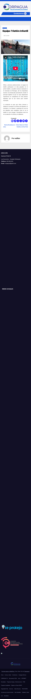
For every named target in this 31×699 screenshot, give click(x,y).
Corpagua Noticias (22, 674)
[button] (26, 19)
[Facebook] (12, 121)
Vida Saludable (17, 692)
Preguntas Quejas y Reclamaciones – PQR (16, 681)
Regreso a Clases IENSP (16, 685)
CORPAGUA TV (4, 678)
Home (2, 674)
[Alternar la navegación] (29, 19)
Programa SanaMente (5, 685)
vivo (2, 695)
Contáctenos (14, 674)
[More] (26, 121)
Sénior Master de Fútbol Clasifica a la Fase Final (22, 125)
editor (17, 138)
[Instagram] (18, 121)
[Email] (23, 121)
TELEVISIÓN (25, 688)
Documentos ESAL (13, 678)
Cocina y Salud (8, 674)
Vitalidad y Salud (25, 692)
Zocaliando (6, 695)
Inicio (19, 678)
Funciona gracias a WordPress (8, 671)
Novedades (3, 681)
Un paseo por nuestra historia (7, 692)
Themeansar (26, 671)
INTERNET (23, 678)
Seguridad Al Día (4, 688)
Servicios (11, 688)
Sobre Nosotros (17, 688)
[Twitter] (15, 121)
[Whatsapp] (20, 121)
